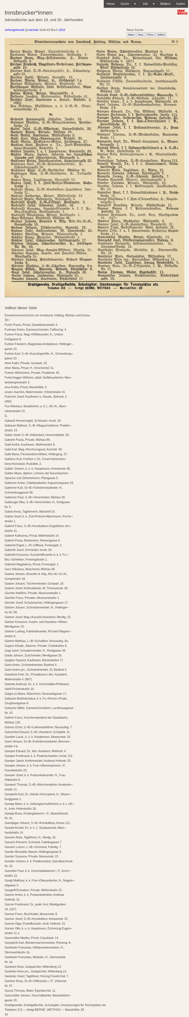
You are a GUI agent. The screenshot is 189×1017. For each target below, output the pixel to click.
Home (111, 3)
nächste (33, 29)
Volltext (161, 34)
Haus (141, 34)
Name (131, 34)
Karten (180, 3)
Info (148, 3)
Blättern (165, 3)
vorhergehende (15, 29)
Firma (150, 34)
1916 (62, 29)
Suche (128, 3)
